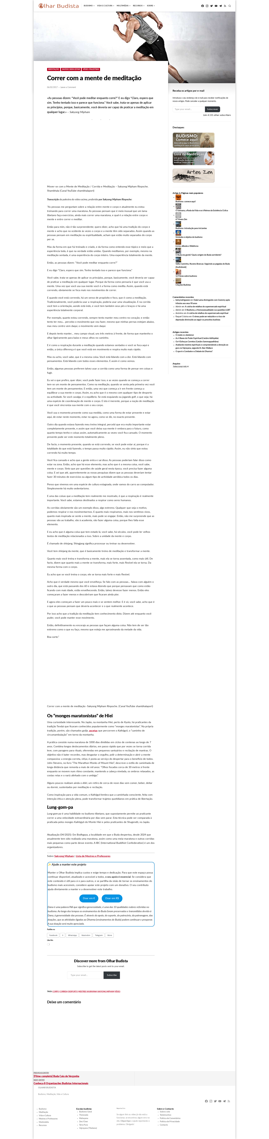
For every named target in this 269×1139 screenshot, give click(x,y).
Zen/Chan (83, 1122)
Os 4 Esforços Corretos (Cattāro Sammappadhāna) (197, 342)
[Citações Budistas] (178, 281)
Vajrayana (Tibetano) (88, 1128)
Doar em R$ (112, 898)
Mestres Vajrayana (87, 992)
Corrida (63, 992)
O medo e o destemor (185, 335)
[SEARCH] (229, 6)
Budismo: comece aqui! (186, 202)
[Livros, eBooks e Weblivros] (178, 242)
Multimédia (123, 6)
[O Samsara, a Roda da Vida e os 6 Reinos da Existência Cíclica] (178, 206)
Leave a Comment (68, 87)
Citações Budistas (183, 285)
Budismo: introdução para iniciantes (191, 228)
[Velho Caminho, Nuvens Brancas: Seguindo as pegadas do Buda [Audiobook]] (178, 259)
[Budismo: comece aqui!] (178, 197)
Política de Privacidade (170, 1122)
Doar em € (89, 898)
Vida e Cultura (104, 6)
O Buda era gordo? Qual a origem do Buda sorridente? (198, 255)
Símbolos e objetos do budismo (189, 237)
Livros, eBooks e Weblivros (187, 246)
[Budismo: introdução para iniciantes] (178, 224)
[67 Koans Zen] (178, 215)
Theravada (83, 1115)
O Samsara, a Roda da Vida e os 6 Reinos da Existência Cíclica (202, 211)
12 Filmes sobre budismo (186, 276)
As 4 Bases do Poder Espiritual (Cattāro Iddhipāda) (197, 338)
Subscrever (212, 109)
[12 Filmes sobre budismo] (178, 272)
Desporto (73, 992)
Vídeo (117, 992)
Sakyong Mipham (64, 856)
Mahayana (83, 1118)
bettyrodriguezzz (183, 300)
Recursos (138, 6)
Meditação (53, 69)
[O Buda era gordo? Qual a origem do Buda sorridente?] (178, 251)
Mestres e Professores (48, 1119)
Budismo (88, 6)
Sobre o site (165, 1112)
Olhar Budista (47, 1087)
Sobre (150, 6)
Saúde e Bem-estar (71, 69)
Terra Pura (83, 1125)
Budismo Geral (85, 1112)
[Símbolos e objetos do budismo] (178, 233)
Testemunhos (165, 1115)
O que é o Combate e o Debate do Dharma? (194, 351)
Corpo (55, 992)
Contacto (164, 1125)
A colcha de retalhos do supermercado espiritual (205, 307)
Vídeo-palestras (91, 69)
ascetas (93, 731)
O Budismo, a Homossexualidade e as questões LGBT (207, 310)
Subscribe (112, 975)
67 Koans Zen (181, 219)
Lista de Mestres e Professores (93, 856)
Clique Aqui (125, 1121)
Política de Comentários (170, 1118)
